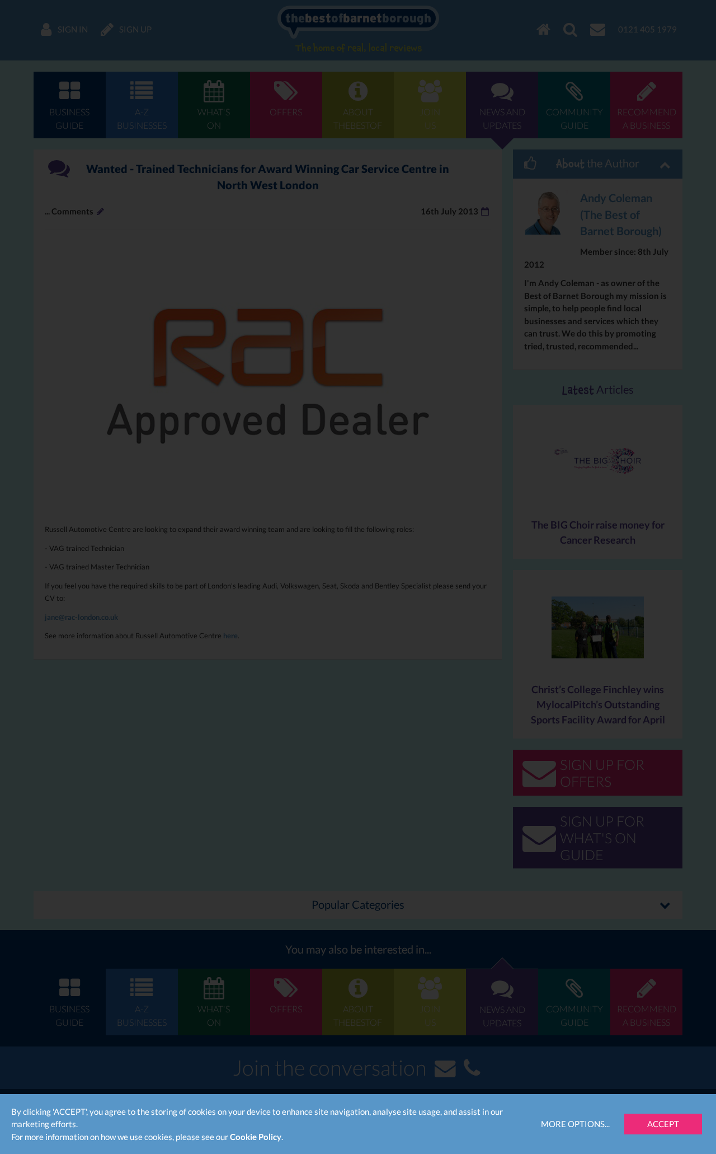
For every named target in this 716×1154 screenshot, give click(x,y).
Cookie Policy (255, 1137)
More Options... (575, 1124)
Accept (663, 1124)
